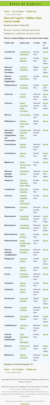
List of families (18, 11)
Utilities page (31, 11)
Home (6, 11)
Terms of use (25, 404)
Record (45, 52)
